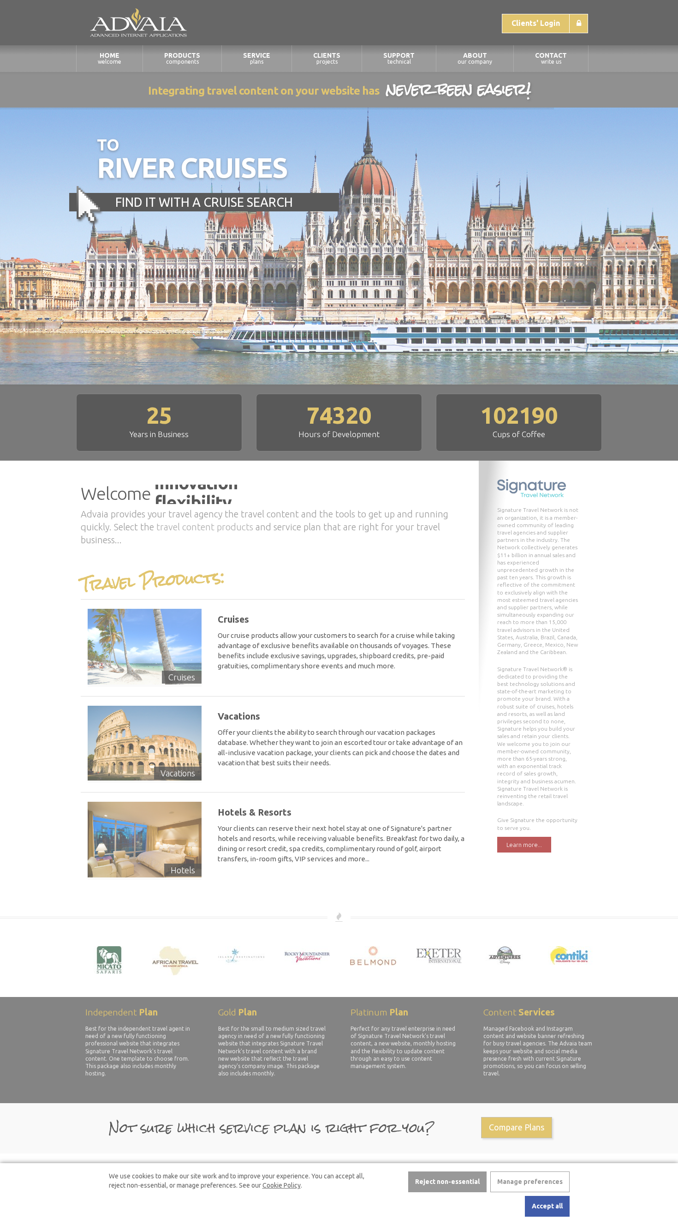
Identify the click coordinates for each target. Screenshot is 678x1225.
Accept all (547, 1206)
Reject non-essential (447, 1181)
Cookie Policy (281, 1185)
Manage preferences (530, 1181)
